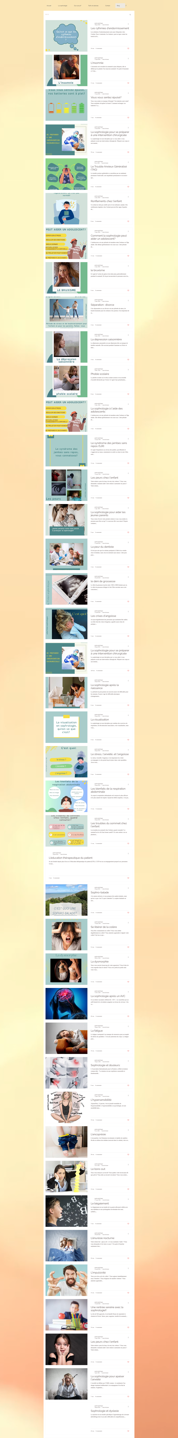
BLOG (47, 14)
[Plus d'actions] (129, 24)
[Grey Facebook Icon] (126, 5)
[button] (130, 15)
